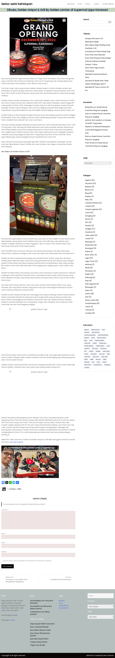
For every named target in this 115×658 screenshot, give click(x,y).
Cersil (87, 212)
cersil (108, 346)
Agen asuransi (95, 329)
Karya (87, 4)
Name (3, 534)
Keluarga (88, 242)
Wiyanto (88, 126)
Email (3, 543)
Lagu (87, 258)
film (85, 351)
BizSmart (90, 655)
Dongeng (88, 216)
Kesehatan (89, 245)
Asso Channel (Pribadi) (39, 627)
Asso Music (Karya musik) (40, 630)
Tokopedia (107, 365)
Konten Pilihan (108, 4)
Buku (87, 199)
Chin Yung (95, 348)
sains (98, 362)
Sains (87, 290)
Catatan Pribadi (91, 203)
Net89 (91, 359)
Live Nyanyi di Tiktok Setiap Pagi (97, 51)
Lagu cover (104, 356)
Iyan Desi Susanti (16, 442)
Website (3, 552)
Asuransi (88, 183)
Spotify (62, 600)
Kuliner (87, 251)
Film (86, 222)
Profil (80, 4)
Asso (103, 329)
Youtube (88, 313)
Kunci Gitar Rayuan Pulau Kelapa (98, 58)
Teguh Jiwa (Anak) (37, 645)
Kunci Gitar (89, 255)
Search (86, 19)
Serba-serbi (90, 300)
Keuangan (89, 248)
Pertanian (89, 271)
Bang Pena (89, 107)
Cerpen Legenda (91, 209)
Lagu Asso (87, 356)
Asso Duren (34, 633)
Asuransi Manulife (103, 335)
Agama (88, 180)
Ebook (87, 219)
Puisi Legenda (90, 284)
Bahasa (88, 187)
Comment (5, 510)
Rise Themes (109, 655)
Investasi (88, 232)
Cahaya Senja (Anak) (38, 642)
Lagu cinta (96, 356)
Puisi (87, 281)
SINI (15, 615)
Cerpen (88, 206)
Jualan (96, 4)
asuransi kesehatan (90, 335)
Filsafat (88, 225)
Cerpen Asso (102, 343)
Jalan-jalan (89, 235)
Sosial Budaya (90, 303)
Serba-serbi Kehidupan (16, 4)
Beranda (70, 4)
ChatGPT (86, 348)
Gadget (88, 229)
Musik (87, 268)
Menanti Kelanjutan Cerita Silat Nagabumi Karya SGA (97, 129)
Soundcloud (63, 608)
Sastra (87, 293)
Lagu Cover (89, 261)
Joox (61, 603)
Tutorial (88, 310)
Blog (87, 193)
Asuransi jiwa (95, 332)
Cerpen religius (100, 346)
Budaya (88, 196)
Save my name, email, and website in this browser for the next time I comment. (27, 561)
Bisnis (87, 190)
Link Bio (12, 620)
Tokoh (87, 306)
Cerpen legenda (88, 346)
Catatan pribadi (99, 340)
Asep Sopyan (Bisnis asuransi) (42, 624)
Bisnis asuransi (101, 338)
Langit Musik (63, 605)
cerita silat (87, 343)
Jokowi (86, 354)
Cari (110, 22)
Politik (87, 274)
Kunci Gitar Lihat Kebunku (95, 55)
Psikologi (88, 277)
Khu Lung (101, 354)
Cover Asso (103, 348)
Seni (86, 297)
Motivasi (88, 264)
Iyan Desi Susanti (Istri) (39, 639)
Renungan (89, 287)
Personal (98, 359)
